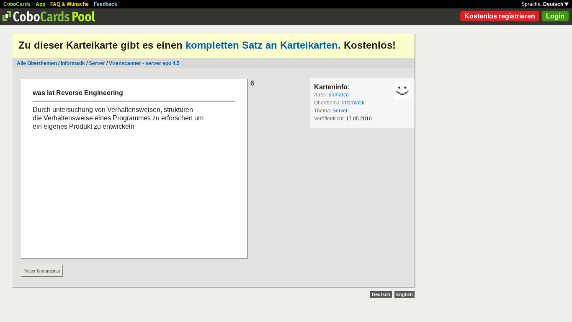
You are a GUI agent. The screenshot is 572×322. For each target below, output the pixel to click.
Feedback (105, 4)
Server (97, 63)
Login (555, 16)
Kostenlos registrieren (499, 16)
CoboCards (17, 4)
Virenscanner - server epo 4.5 (144, 63)
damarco (339, 95)
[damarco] (402, 90)
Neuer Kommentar (41, 271)
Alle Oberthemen (37, 63)
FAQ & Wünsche (69, 4)
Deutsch (553, 4)
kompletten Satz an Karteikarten (262, 45)
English (404, 294)
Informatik (73, 63)
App (40, 4)
